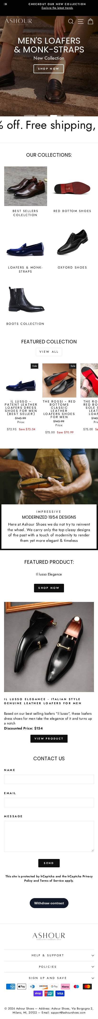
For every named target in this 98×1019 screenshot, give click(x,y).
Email (10, 793)
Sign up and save (48, 978)
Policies (48, 967)
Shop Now (48, 69)
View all (49, 352)
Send (49, 863)
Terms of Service (52, 881)
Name (9, 770)
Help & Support (48, 955)
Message (13, 816)
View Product (49, 738)
